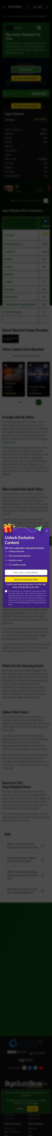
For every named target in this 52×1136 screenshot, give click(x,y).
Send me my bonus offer (26, 579)
